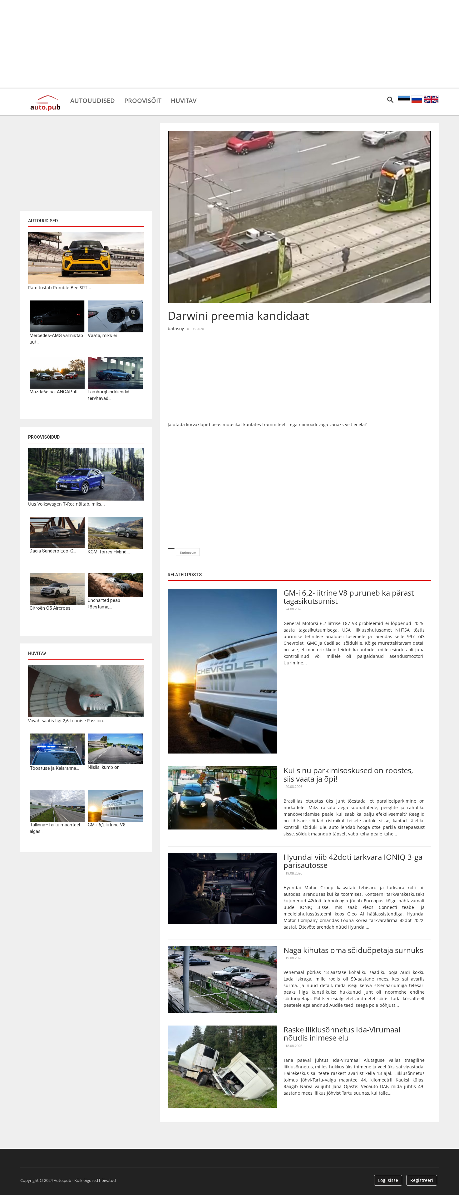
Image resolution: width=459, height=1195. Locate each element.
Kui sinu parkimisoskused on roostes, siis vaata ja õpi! (348, 774)
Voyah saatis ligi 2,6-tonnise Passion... (67, 721)
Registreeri (421, 1180)
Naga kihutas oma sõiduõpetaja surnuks (353, 950)
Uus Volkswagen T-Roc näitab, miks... (66, 504)
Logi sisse (388, 1180)
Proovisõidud (44, 437)
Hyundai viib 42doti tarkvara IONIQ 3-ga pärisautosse (353, 861)
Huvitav (183, 100)
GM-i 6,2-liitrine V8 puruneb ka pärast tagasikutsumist (349, 596)
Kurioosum (188, 552)
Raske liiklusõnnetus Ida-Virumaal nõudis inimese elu (342, 1033)
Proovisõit (142, 100)
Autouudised (92, 100)
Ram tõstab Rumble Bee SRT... (59, 287)
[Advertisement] (229, 44)
